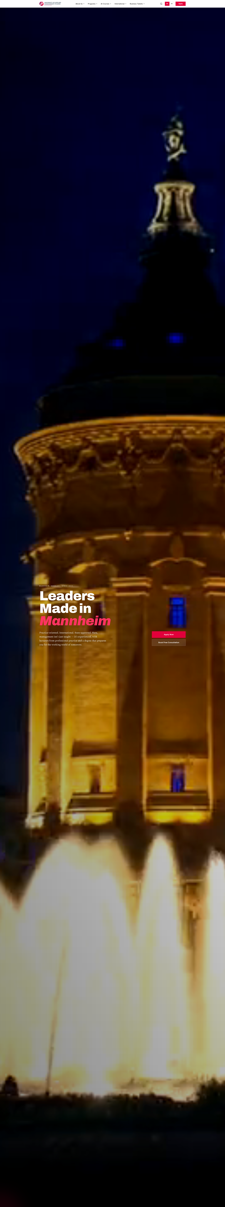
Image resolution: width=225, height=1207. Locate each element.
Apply (180, 4)
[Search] (161, 4)
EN (167, 3)
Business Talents (136, 4)
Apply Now (169, 634)
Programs (91, 4)
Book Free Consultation (168, 642)
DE (172, 3)
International (119, 4)
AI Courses (105, 4)
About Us (79, 4)
